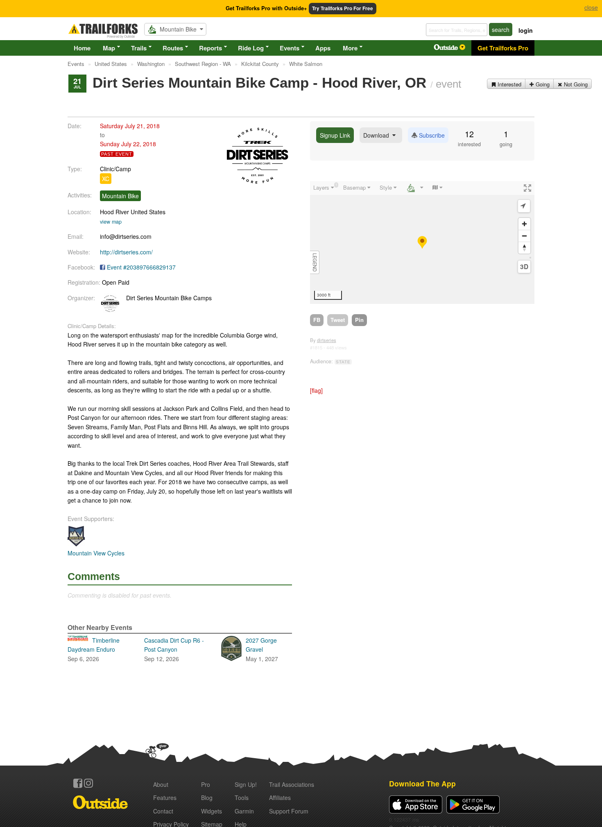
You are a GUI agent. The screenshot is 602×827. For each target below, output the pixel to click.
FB (316, 320)
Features (165, 797)
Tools (242, 797)
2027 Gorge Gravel (262, 649)
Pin (359, 320)
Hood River (114, 212)
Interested (508, 84)
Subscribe (431, 135)
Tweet (337, 320)
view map (111, 221)
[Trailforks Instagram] (88, 783)
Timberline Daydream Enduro (94, 649)
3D (524, 266)
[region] (422, 242)
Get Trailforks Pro (503, 47)
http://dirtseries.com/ (126, 252)
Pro (205, 784)
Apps (322, 47)
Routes (173, 47)
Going (542, 84)
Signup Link (335, 135)
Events (289, 47)
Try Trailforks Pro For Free (342, 8)
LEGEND (315, 262)
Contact (163, 811)
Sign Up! (246, 784)
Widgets (211, 811)
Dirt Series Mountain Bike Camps (169, 298)
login (525, 30)
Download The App (422, 783)
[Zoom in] (524, 224)
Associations (291, 784)
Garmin (244, 811)
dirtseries (326, 340)
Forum (288, 811)
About (160, 784)
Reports (210, 47)
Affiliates (280, 797)
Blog (207, 797)
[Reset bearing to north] (524, 248)
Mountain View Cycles (96, 553)
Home (82, 47)
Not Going (575, 84)
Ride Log (251, 47)
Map (109, 47)
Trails (139, 47)
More (350, 47)
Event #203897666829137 (141, 267)
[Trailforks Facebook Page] (77, 783)
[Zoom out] (524, 236)
